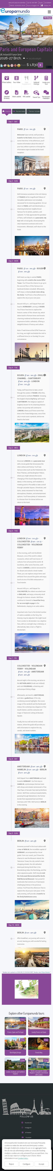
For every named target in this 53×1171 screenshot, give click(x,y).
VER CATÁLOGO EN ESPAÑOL (17, 3)
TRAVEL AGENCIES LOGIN (17, 5)
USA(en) (46, 5)
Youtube (28, 1137)
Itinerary (8, 111)
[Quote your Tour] (40, 65)
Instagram (28, 1128)
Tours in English (32, 5)
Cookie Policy (23, 1158)
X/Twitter (28, 1132)
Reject (11, 1164)
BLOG (41, 3)
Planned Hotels (20, 111)
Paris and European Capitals (26, 49)
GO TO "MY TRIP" (32, 3)
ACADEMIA (48, 3)
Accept (41, 1164)
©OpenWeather (45, 972)
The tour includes (34, 111)
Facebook (28, 1123)
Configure (26, 1164)
